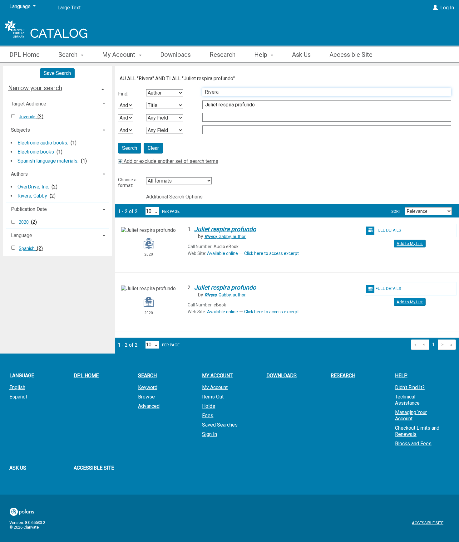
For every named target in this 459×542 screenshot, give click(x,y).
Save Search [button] (57, 73)
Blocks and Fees (413, 444)
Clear (153, 148)
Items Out (213, 397)
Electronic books (35, 152)
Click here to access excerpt (271, 253)
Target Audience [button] (28, 104)
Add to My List (410, 243)
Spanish (27, 248)
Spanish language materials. (47, 161)
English (17, 387)
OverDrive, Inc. (33, 187)
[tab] (57, 88)
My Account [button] (119, 54)
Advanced (149, 406)
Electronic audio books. (42, 143)
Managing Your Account (411, 415)
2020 (24, 222)
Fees (207, 415)
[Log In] (435, 8)
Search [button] (68, 54)
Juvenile (27, 116)
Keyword (147, 387)
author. (225, 236)
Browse (146, 397)
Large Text (69, 8)
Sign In (209, 434)
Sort (396, 211)
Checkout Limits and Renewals (417, 431)
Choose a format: (127, 182)
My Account (215, 387)
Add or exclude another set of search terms (170, 161)
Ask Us (301, 54)
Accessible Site (351, 54)
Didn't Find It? (410, 387)
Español (18, 397)
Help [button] (261, 54)
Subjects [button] (20, 130)
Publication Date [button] (29, 209)
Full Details (388, 230)
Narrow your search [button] (35, 88)
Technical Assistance (407, 400)
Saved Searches (220, 425)
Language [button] (21, 235)
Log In (447, 8)
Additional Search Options (174, 197)
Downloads (175, 54)
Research (222, 54)
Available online (222, 253)
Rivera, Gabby (32, 196)
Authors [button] (19, 174)
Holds (208, 406)
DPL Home (24, 54)
